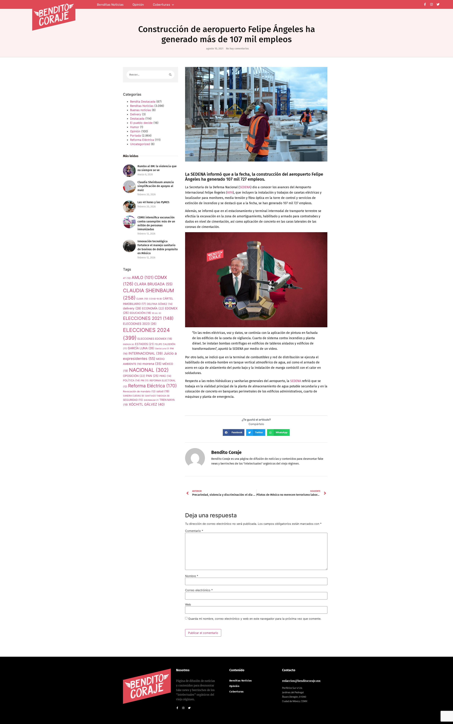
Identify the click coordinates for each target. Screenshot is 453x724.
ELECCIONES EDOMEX (154, 338)
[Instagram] (431, 4)
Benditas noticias (110, 4)
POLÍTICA (131, 380)
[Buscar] (170, 74)
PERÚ (165, 375)
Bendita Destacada (142, 101)
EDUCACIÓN (140, 313)
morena (152, 364)
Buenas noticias (140, 110)
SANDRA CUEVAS (133, 395)
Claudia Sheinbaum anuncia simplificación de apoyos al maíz (155, 186)
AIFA (230, 192)
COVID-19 (155, 299)
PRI (145, 380)
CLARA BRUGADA (153, 284)
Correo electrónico (199, 590)
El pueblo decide (141, 123)
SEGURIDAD (133, 399)
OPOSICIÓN (134, 376)
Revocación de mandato (139, 391)
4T (127, 278)
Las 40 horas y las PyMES (153, 202)
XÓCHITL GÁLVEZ (147, 404)
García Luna (162, 348)
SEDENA (245, 187)
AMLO (143, 277)
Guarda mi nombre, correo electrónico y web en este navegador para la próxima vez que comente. (254, 618)
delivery (132, 308)
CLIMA (142, 298)
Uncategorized (140, 144)
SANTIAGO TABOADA (157, 396)
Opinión (138, 4)
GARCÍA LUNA (141, 348)
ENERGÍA (128, 344)
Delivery (135, 114)
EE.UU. (156, 313)
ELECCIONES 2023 (139, 324)
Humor (134, 127)
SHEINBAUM (151, 400)
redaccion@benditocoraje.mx (301, 681)
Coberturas (161, 4)
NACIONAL (149, 370)
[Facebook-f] (424, 4)
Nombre (191, 576)
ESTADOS (144, 344)
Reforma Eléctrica (142, 140)
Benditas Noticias (141, 106)
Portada (135, 135)
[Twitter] (438, 4)
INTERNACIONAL (145, 353)
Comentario (194, 530)
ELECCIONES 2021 (148, 318)
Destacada (137, 118)
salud (162, 391)
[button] (233, 432)
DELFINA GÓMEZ (160, 303)
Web (188, 604)
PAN (152, 376)
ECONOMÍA (153, 308)
